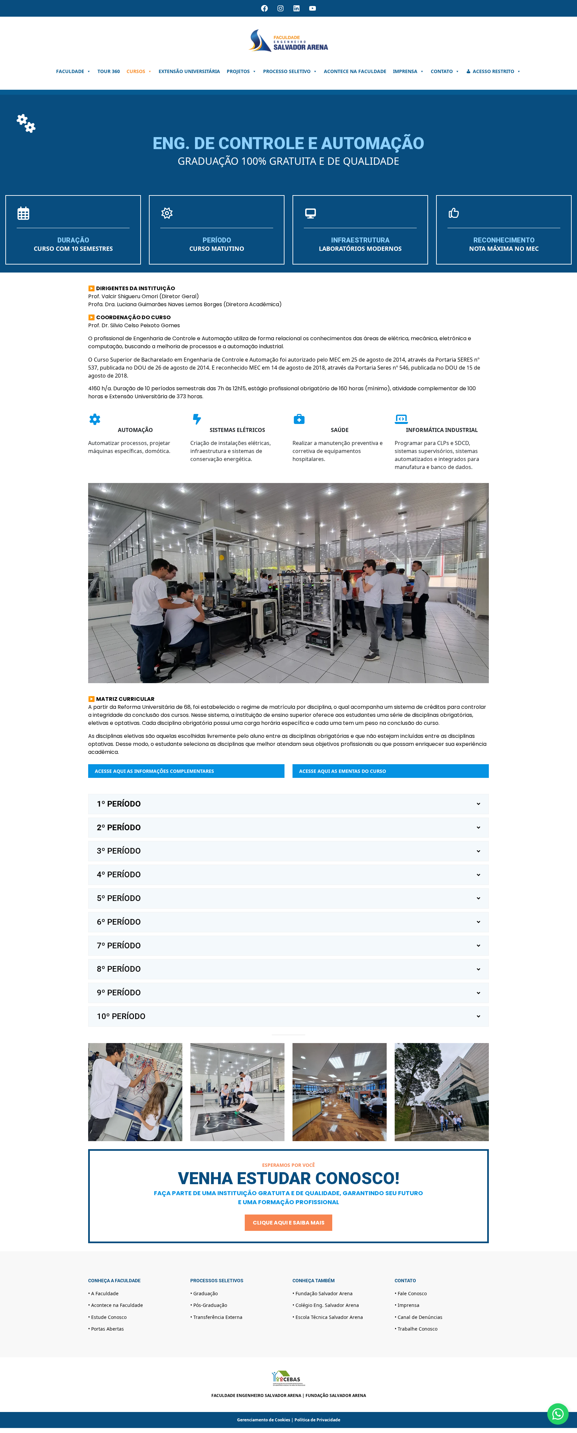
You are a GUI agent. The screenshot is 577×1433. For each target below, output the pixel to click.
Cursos (136, 71)
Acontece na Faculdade (355, 71)
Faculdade (70, 71)
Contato (442, 71)
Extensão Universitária (189, 71)
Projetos (238, 71)
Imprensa (405, 71)
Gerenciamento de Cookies (263, 1420)
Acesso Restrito (493, 71)
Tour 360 (109, 71)
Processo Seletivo (287, 71)
